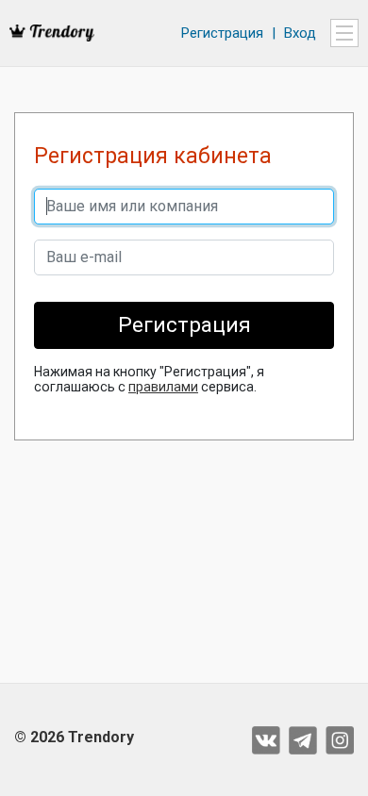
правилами (163, 386)
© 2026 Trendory (74, 737)
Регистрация (222, 33)
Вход (300, 33)
